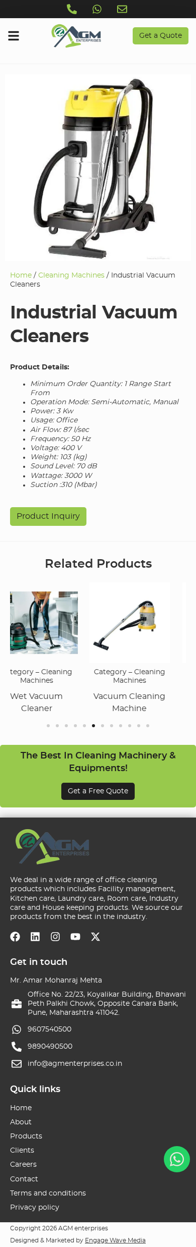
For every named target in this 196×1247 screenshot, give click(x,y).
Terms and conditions (48, 1193)
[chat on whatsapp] (177, 1159)
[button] (48, 725)
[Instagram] (55, 937)
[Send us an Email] (123, 9)
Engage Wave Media (115, 1240)
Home (21, 275)
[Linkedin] (35, 937)
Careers (23, 1164)
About (21, 1122)
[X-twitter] (95, 937)
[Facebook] (15, 937)
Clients (22, 1150)
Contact (24, 1179)
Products (26, 1136)
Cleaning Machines (71, 275)
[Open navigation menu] (14, 36)
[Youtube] (75, 937)
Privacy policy (34, 1207)
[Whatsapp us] (98, 9)
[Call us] (72, 9)
